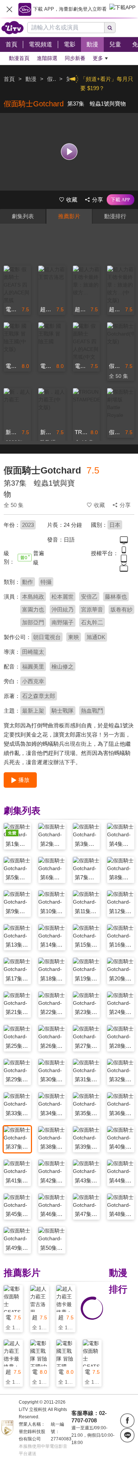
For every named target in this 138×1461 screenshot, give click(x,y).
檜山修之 (63, 666)
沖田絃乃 (63, 609)
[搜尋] (110, 27)
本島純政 (33, 596)
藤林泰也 (116, 596)
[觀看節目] (69, 151)
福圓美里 (33, 666)
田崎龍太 (33, 652)
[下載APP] (120, 199)
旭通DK (95, 637)
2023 (28, 525)
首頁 (9, 79)
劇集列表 (23, 216)
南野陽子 (63, 622)
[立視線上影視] (12, 27)
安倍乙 (89, 596)
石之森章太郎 (38, 696)
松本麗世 (63, 596)
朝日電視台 (47, 637)
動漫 (30, 79)
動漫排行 (115, 216)
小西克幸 (33, 681)
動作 (27, 582)
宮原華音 (92, 609)
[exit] (9, 9)
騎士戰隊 (63, 711)
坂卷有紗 (121, 609)
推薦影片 (69, 216)
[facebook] (127, 1420)
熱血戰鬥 (92, 711)
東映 (73, 637)
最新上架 (33, 711)
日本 (114, 525)
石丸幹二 (92, 622)
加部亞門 (33, 622)
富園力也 (33, 609)
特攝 (46, 582)
